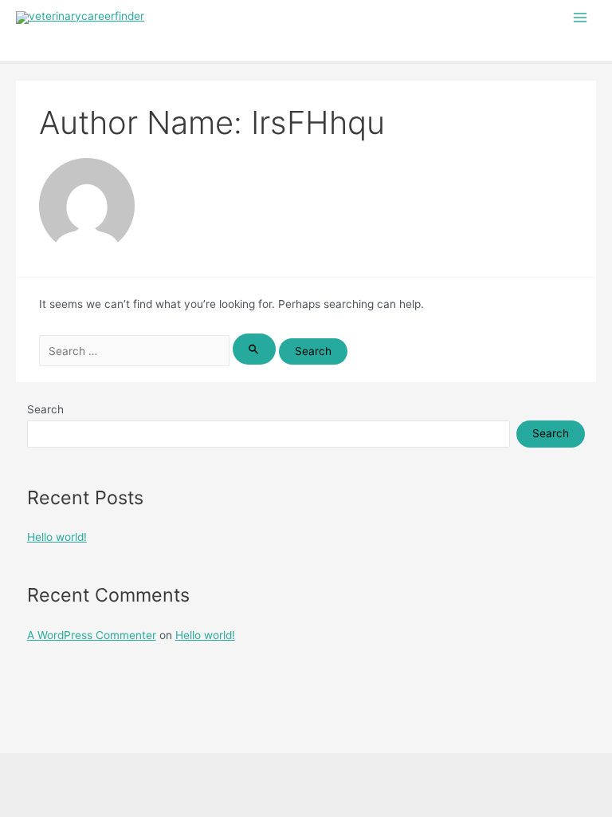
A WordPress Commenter (91, 635)
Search (45, 409)
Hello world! (57, 537)
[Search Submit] (254, 349)
